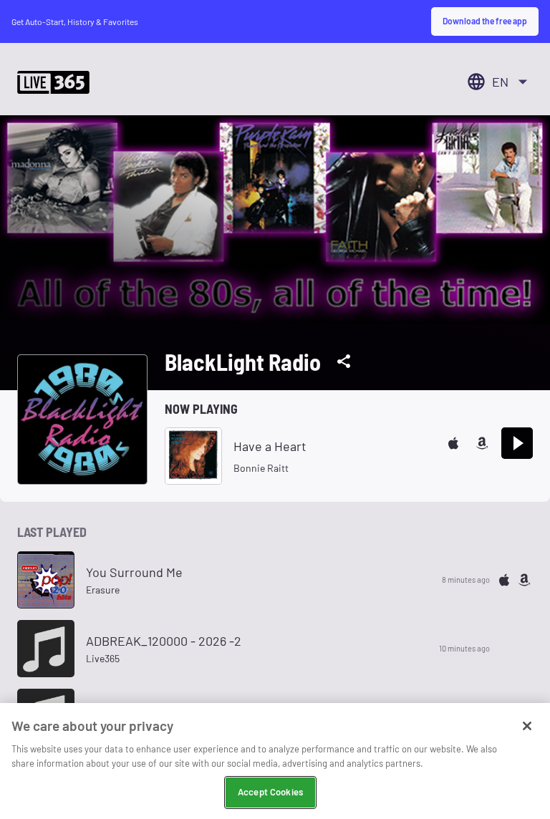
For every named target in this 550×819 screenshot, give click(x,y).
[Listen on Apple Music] (453, 443)
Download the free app (485, 21)
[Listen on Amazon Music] (482, 443)
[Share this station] (344, 361)
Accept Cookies (270, 792)
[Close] (527, 726)
